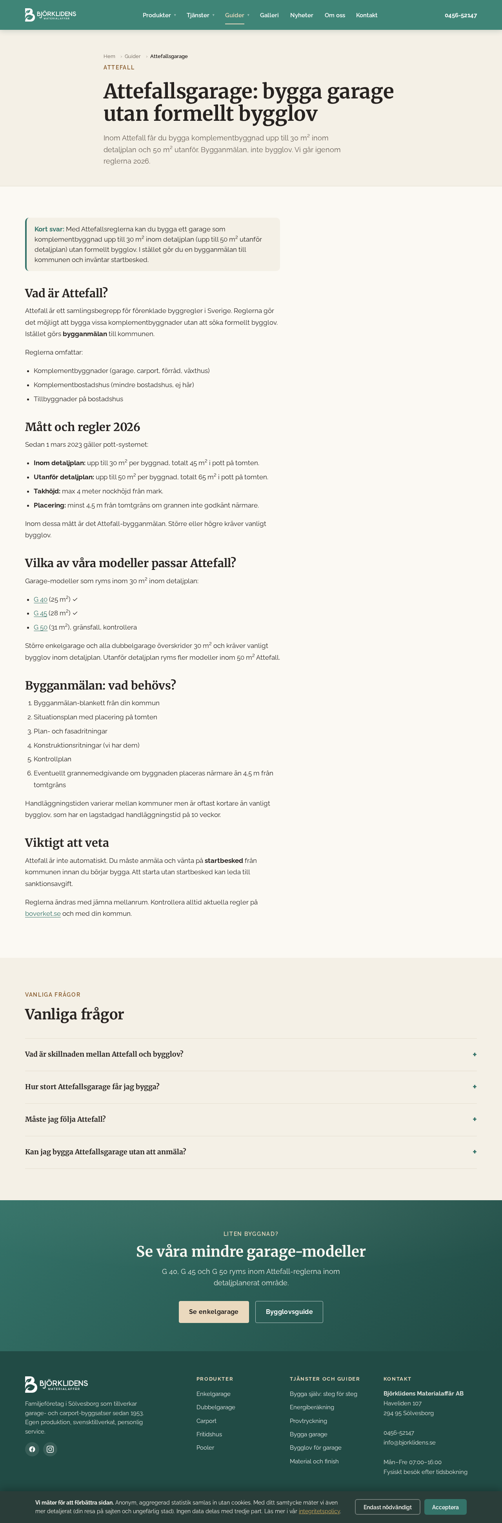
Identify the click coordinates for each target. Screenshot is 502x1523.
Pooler (205, 1447)
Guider (234, 15)
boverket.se (43, 913)
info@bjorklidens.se (410, 1442)
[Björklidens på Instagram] (50, 1449)
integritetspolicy (319, 1511)
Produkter (157, 15)
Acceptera (445, 1507)
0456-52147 (461, 15)
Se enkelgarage (213, 1312)
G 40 (40, 599)
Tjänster (198, 15)
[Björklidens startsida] (50, 15)
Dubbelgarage (215, 1407)
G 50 (40, 627)
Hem (109, 56)
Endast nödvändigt (388, 1507)
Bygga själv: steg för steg (323, 1393)
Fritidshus (209, 1434)
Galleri (269, 15)
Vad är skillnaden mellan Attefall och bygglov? (104, 1054)
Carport (206, 1420)
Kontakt (367, 15)
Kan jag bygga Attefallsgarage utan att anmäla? (105, 1152)
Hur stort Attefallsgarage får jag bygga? (92, 1087)
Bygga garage (308, 1434)
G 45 (40, 613)
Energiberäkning (312, 1407)
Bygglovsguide (289, 1312)
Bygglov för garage (316, 1447)
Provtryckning (308, 1420)
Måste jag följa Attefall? (65, 1119)
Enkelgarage (213, 1393)
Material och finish (314, 1461)
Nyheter (301, 15)
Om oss (335, 15)
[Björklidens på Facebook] (32, 1449)
